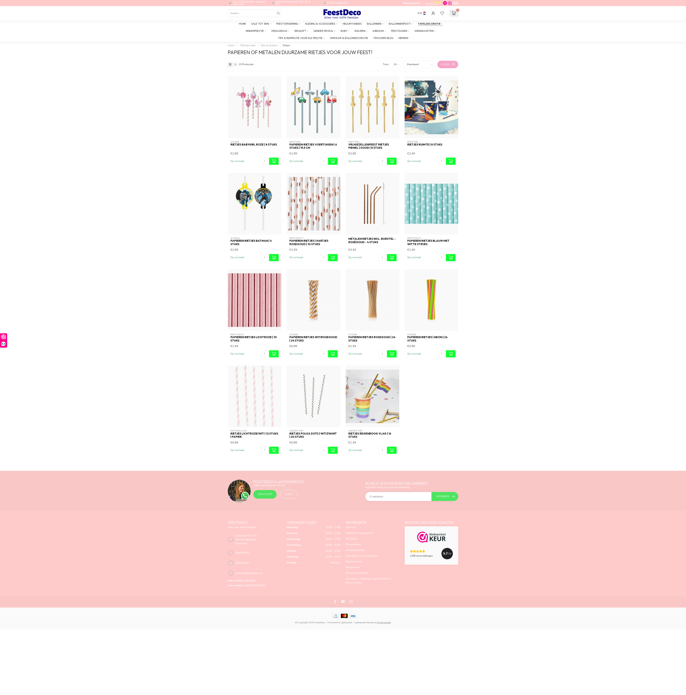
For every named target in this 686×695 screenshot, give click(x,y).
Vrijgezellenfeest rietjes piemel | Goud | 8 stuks (368, 146)
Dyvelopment (384, 622)
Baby (344, 31)
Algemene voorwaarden (359, 533)
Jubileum (378, 31)
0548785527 (242, 553)
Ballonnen (374, 24)
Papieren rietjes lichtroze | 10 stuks (253, 339)
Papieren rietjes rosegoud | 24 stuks (371, 339)
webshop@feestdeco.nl (248, 573)
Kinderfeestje (255, 31)
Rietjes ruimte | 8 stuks (424, 144)
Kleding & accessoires (320, 24)
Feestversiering (287, 24)
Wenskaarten (424, 31)
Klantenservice (411, 3)
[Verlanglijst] (442, 13)
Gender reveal (323, 31)
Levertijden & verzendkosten (362, 556)
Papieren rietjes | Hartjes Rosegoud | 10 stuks (308, 242)
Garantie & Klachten (357, 573)
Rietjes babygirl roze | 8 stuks (253, 144)
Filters (445, 64)
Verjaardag (279, 31)
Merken (403, 38)
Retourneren (353, 567)
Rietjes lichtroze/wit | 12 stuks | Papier (254, 435)
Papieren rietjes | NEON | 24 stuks (427, 339)
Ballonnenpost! (400, 24)
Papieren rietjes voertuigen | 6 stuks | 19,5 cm (313, 146)
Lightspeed (346, 622)
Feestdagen (399, 31)
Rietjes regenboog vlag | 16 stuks (369, 435)
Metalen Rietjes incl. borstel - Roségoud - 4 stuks (372, 240)
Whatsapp (265, 494)
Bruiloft (300, 31)
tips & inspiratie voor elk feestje (300, 38)
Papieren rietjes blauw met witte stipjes (428, 242)
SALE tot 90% (260, 24)
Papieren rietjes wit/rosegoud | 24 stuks (313, 339)
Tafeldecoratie (429, 24)
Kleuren (360, 31)
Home (242, 24)
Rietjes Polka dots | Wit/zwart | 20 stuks (313, 435)
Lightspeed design (364, 622)
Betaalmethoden (355, 550)
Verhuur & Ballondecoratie (349, 38)
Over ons (351, 527)
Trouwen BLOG (383, 38)
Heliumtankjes (352, 24)
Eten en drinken (269, 45)
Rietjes (286, 45)
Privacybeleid (353, 544)
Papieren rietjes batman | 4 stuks (251, 242)
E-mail (289, 494)
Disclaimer (351, 538)
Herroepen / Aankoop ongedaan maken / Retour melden (369, 580)
